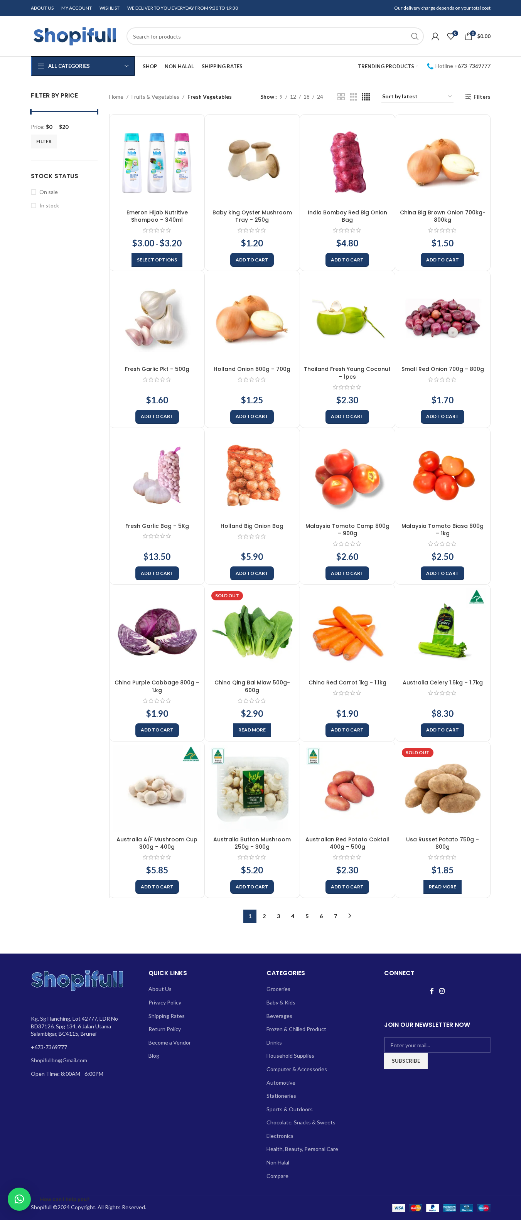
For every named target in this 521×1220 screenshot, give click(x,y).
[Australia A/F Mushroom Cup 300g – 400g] (157, 788)
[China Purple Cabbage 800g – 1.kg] (157, 632)
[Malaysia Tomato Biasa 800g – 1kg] (442, 475)
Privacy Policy (164, 1002)
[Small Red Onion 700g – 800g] (442, 318)
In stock (49, 205)
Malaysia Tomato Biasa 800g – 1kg (442, 530)
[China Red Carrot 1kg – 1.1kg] (347, 632)
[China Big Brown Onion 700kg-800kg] (442, 162)
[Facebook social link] (432, 991)
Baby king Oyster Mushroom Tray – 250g (252, 216)
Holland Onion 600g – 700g (252, 369)
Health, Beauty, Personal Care (302, 1149)
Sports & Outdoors (289, 1109)
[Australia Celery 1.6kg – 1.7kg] (442, 632)
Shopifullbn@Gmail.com (59, 1060)
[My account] (435, 36)
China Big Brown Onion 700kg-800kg (443, 216)
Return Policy (164, 1029)
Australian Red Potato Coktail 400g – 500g (347, 843)
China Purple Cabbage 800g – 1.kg (157, 686)
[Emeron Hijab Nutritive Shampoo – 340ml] (157, 162)
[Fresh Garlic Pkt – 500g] (157, 318)
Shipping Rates (166, 1016)
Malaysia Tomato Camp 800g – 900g (347, 530)
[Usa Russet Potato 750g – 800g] (442, 788)
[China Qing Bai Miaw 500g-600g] (252, 632)
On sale (48, 192)
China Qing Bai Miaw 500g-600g (252, 686)
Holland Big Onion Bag (252, 526)
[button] (252, 260)
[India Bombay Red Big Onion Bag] (347, 162)
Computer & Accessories (296, 1069)
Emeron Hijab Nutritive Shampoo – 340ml (157, 216)
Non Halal (277, 1162)
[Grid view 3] (353, 97)
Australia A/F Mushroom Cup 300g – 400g (156, 843)
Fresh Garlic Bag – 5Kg (157, 526)
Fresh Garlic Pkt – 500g (157, 369)
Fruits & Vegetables (155, 96)
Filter (44, 141)
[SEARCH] (415, 36)
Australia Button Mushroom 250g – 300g (252, 843)
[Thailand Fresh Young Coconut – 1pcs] (347, 318)
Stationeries (281, 1095)
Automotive (280, 1082)
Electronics (279, 1135)
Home (116, 96)
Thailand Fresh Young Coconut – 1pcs (347, 373)
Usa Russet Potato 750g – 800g (442, 843)
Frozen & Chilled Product (296, 1029)
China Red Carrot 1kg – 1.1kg (347, 682)
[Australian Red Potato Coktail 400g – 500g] (347, 788)
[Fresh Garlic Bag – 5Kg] (157, 475)
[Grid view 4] (366, 97)
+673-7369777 (472, 65)
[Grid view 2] (341, 97)
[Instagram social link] (442, 991)
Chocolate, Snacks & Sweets (301, 1122)
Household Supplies (290, 1055)
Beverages (279, 1016)
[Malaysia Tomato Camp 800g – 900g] (347, 475)
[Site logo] (75, 35)
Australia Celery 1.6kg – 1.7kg (443, 682)
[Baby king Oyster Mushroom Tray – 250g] (252, 162)
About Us (160, 989)
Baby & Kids (280, 1002)
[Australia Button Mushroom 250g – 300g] (252, 788)
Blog (153, 1055)
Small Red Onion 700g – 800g (442, 369)
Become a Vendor (169, 1042)
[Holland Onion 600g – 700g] (252, 318)
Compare (277, 1176)
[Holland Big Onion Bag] (252, 475)
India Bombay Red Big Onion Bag (347, 216)
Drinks (274, 1042)
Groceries (278, 989)
